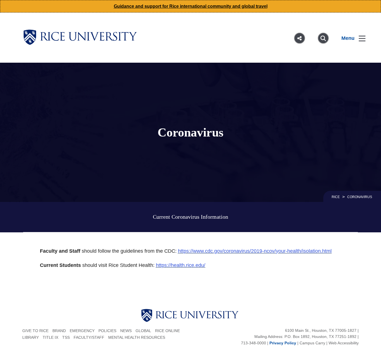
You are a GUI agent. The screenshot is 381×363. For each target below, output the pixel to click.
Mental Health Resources (136, 337)
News (126, 331)
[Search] (323, 38)
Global (143, 331)
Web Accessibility (344, 343)
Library (30, 337)
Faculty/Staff (89, 337)
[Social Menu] (299, 38)
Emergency (82, 331)
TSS (66, 337)
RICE (336, 197)
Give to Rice (35, 331)
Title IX (50, 337)
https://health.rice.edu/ (180, 265)
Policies (107, 331)
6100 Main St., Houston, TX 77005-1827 (320, 330)
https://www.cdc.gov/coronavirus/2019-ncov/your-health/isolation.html (255, 251)
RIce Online (167, 331)
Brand (59, 331)
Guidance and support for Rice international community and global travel (190, 6)
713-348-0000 (253, 343)
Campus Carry (312, 343)
